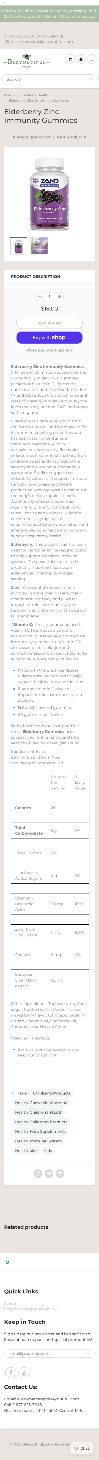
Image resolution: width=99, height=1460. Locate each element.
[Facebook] (10, 1372)
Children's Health (34, 95)
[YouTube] (23, 1372)
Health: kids (26, 1150)
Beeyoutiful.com (37, 1444)
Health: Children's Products (41, 1121)
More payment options (50, 350)
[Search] (91, 79)
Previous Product (33, 137)
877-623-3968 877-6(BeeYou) (36, 36)
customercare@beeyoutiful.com (42, 41)
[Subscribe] (88, 1353)
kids (48, 1150)
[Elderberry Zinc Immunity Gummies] (49, 193)
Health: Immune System (38, 1141)
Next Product (70, 137)
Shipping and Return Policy (30, 1309)
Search (10, 1303)
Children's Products (52, 1093)
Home (9, 95)
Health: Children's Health (38, 1112)
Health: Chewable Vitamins (41, 1102)
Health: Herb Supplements (40, 1131)
